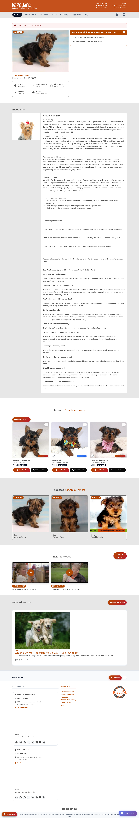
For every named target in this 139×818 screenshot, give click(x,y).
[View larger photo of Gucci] (85, 424)
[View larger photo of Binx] (46, 424)
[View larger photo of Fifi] (124, 424)
